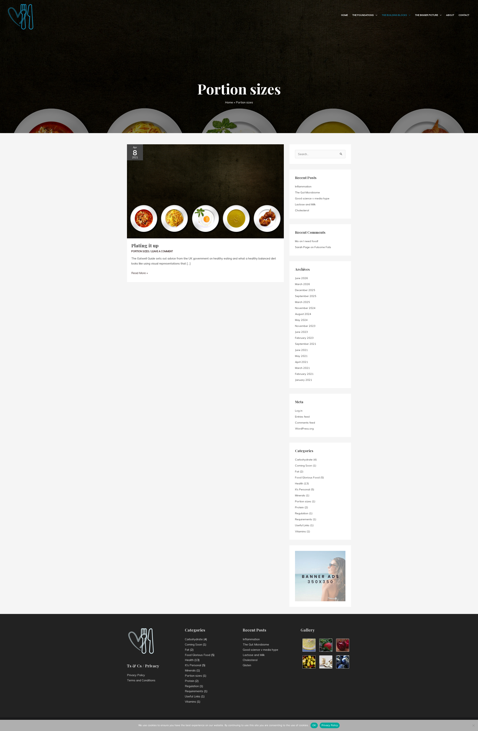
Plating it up (145, 245)
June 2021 (301, 350)
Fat (297, 471)
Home (344, 15)
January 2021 (303, 380)
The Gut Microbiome (307, 192)
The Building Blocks (394, 15)
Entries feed (302, 416)
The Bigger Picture (426, 15)
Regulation (301, 513)
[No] (473, 725)
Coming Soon (303, 465)
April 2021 (301, 362)
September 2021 (305, 344)
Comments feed (305, 422)
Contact (464, 15)
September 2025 (305, 296)
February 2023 (304, 338)
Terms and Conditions (141, 680)
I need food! (310, 241)
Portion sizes (140, 251)
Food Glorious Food (307, 477)
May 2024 (301, 320)
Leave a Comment (162, 251)
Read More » (139, 272)
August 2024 (303, 314)
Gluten (247, 665)
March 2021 (302, 368)
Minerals (300, 495)
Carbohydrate (304, 459)
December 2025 (305, 290)
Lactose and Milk (305, 204)
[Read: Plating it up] (205, 191)
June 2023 (301, 332)
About (450, 15)
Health (299, 483)
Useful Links (302, 525)
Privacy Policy (136, 675)
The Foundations (363, 15)
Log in (298, 410)
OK (314, 725)
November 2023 (305, 326)
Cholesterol (302, 210)
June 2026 (301, 278)
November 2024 (305, 308)
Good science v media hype (312, 198)
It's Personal (302, 489)
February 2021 (304, 374)
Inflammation (303, 186)
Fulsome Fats (322, 247)
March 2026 (302, 284)
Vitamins (300, 531)
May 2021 (301, 356)
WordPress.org (304, 428)
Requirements (303, 519)
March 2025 (302, 302)
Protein (299, 507)
